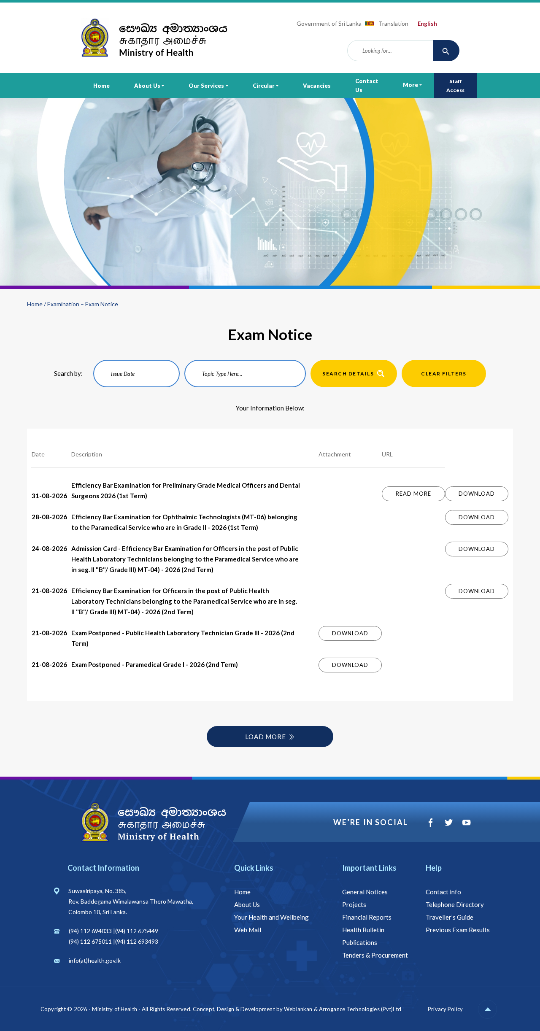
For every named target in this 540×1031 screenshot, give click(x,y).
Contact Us (366, 85)
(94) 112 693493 (136, 941)
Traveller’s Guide (449, 917)
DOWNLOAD (476, 493)
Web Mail (247, 930)
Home (101, 85)
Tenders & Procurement (375, 955)
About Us (147, 85)
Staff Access (455, 85)
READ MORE (413, 493)
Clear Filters (444, 373)
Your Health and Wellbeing (271, 917)
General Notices (365, 892)
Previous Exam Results (458, 930)
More (410, 84)
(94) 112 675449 (136, 930)
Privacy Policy (445, 1009)
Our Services (206, 85)
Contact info (443, 892)
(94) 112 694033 (90, 930)
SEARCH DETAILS (348, 373)
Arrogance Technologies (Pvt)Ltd (360, 1009)
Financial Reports (367, 917)
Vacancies (317, 85)
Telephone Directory (455, 904)
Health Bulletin (363, 930)
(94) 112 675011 (90, 941)
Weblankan (298, 1009)
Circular (264, 85)
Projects (354, 904)
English (427, 23)
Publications (359, 942)
